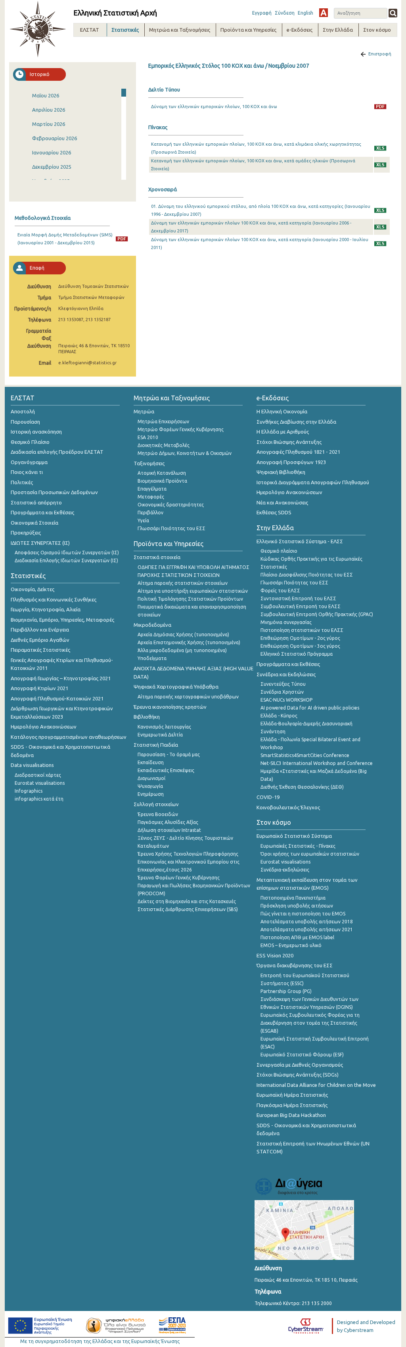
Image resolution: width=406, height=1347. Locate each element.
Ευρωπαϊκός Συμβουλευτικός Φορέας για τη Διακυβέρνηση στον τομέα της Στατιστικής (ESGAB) (310, 1022)
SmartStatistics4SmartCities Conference (304, 755)
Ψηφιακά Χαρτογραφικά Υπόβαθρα (176, 686)
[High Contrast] (323, 12)
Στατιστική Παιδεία (156, 745)
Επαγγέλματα (152, 488)
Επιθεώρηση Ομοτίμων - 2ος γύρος (300, 638)
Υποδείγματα (152, 658)
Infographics (28, 790)
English (305, 12)
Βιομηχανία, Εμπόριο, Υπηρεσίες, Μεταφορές (62, 619)
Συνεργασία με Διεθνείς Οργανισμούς (300, 1064)
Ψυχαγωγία (150, 786)
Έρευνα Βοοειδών (158, 814)
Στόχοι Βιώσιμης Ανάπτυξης (289, 442)
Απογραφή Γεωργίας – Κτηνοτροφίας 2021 (61, 678)
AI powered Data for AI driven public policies (309, 707)
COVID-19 (268, 797)
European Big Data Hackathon (291, 1115)
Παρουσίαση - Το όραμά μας (169, 754)
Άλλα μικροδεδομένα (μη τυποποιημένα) (182, 650)
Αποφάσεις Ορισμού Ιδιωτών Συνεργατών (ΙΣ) (67, 552)
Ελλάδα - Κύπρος (278, 715)
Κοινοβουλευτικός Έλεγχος (288, 807)
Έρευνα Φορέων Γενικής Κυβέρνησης (179, 877)
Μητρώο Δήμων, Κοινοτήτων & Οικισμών (185, 453)
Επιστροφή (379, 53)
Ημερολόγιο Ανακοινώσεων (44, 726)
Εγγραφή (262, 12)
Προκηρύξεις (26, 532)
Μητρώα (144, 411)
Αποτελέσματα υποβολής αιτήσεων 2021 (306, 929)
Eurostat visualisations (40, 783)
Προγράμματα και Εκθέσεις (42, 512)
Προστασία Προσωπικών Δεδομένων (54, 492)
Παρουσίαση (25, 421)
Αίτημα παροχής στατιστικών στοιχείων (183, 583)
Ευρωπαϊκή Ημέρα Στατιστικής (292, 1095)
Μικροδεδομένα (152, 625)
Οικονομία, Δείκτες (32, 589)
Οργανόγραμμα (29, 462)
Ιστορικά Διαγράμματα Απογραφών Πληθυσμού (313, 482)
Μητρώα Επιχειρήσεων (163, 421)
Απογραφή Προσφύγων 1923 (291, 462)
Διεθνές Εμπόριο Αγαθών (40, 640)
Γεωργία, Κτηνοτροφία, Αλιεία (45, 609)
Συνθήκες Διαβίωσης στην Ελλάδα (296, 421)
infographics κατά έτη (39, 798)
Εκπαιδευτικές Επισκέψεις (166, 770)
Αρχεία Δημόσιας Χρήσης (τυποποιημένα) (183, 634)
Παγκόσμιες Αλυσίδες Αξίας (168, 822)
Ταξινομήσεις (149, 463)
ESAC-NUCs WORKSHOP (286, 699)
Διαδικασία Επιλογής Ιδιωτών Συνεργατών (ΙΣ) (66, 560)
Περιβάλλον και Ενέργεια (40, 629)
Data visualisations (32, 765)
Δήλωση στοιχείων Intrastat (169, 830)
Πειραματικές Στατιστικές (40, 650)
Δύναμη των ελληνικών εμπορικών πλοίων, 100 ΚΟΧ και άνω (214, 106)
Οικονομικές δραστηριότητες (171, 504)
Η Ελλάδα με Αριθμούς (283, 431)
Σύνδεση (285, 12)
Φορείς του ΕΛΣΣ (280, 590)
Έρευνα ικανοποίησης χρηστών (170, 707)
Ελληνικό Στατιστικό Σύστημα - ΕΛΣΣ (300, 541)
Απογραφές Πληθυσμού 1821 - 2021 (298, 452)
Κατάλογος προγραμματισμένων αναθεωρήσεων (68, 737)
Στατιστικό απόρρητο (36, 502)
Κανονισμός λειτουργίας (164, 726)
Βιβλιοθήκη (147, 716)
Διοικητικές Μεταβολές (164, 445)
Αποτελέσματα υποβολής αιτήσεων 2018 (306, 921)
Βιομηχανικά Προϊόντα (162, 480)
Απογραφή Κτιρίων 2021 (39, 688)
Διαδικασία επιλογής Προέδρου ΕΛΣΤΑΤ (57, 452)
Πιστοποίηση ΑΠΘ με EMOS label (297, 937)
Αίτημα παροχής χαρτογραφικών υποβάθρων (188, 696)
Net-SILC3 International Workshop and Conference (316, 763)
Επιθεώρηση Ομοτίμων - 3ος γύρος (300, 646)
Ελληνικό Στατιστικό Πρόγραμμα (296, 653)
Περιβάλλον (150, 512)
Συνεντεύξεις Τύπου (283, 684)
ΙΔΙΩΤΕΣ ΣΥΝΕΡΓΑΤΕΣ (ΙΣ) (40, 543)
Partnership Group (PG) (286, 991)
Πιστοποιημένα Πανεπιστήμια (293, 897)
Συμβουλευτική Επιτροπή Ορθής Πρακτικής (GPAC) (316, 614)
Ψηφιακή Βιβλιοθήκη (281, 472)
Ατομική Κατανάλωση (162, 473)
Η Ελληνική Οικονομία (282, 411)
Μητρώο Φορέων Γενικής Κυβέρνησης (181, 429)
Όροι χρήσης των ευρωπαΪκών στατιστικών (309, 853)
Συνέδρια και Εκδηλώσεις (286, 674)
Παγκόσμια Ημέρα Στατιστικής (292, 1105)
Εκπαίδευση (151, 762)
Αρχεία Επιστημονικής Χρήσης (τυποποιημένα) (189, 642)
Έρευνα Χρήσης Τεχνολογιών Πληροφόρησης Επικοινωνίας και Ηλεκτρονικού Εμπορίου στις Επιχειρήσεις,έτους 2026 (188, 861)
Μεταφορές (151, 496)
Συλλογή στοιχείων (156, 804)
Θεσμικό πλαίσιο (278, 551)
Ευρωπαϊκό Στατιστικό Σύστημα (294, 836)
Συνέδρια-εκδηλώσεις (284, 869)
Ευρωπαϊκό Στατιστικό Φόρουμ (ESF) (302, 1054)
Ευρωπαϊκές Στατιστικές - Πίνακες (297, 846)
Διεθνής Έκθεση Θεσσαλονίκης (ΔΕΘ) (302, 787)
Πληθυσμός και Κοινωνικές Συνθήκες (53, 599)
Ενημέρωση (151, 794)
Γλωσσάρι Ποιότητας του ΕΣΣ (171, 528)
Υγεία (143, 520)
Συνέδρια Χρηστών (282, 691)
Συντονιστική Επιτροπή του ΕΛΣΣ (298, 598)
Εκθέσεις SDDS (274, 512)
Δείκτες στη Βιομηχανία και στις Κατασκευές (187, 901)
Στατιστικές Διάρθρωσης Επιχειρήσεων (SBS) (188, 909)
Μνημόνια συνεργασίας (286, 622)
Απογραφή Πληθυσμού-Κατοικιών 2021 (57, 698)
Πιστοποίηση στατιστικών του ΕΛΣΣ (301, 630)
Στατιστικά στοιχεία (157, 557)
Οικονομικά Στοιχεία (34, 522)
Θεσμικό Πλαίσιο (30, 442)
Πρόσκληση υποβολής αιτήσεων (296, 905)
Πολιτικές (22, 482)
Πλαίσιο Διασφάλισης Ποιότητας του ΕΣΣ (306, 574)
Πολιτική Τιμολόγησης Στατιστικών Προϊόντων (190, 598)
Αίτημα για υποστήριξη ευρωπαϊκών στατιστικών (193, 591)
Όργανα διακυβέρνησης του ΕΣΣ (295, 965)
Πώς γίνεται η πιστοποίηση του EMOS (302, 913)
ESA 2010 (148, 437)
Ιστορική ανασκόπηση (36, 431)
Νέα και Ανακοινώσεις (282, 502)
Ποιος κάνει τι (27, 472)
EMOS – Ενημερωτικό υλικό (291, 945)
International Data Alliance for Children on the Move (316, 1085)
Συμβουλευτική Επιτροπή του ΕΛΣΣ (300, 606)
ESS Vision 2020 (275, 955)
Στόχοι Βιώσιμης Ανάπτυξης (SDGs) (298, 1074)
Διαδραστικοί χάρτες (38, 775)
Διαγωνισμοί (151, 778)
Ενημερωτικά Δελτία (160, 734)
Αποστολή (23, 411)
